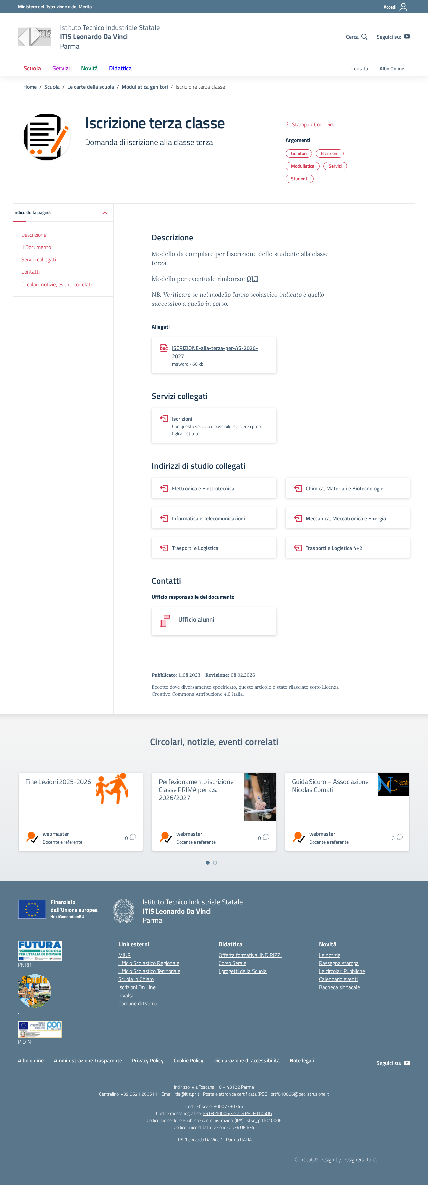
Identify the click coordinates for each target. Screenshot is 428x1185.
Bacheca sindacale (339, 987)
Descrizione (33, 235)
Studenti (299, 178)
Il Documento (36, 247)
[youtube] (407, 37)
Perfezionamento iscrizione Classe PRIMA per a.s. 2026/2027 (196, 789)
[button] (63, 213)
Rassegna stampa (339, 963)
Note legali (302, 1060)
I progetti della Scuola (243, 971)
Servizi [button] (61, 68)
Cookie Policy (188, 1060)
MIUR (124, 955)
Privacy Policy (148, 1060)
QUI (252, 279)
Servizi (335, 165)
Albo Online (392, 68)
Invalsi (125, 995)
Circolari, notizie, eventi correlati (56, 284)
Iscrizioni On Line (137, 987)
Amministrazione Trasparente (88, 1060)
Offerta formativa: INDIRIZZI (250, 955)
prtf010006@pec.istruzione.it (300, 1093)
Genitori (299, 153)
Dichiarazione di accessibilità (246, 1060)
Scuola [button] (32, 68)
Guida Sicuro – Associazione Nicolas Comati (330, 785)
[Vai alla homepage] (34, 37)
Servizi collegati (38, 259)
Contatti (359, 68)
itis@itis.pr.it (186, 1093)
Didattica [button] (120, 68)
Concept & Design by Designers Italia (336, 1159)
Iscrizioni (329, 153)
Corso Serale (232, 963)
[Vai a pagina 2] (215, 863)
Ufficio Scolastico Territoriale (149, 971)
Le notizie (329, 955)
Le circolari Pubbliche (342, 971)
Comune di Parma (137, 1003)
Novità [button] (89, 68)
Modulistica (302, 165)
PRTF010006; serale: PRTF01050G (237, 1113)
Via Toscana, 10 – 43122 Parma (223, 1086)
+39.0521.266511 (139, 1093)
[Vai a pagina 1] (208, 863)
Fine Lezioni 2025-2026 (58, 781)
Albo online (31, 1060)
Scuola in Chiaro (136, 979)
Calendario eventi (338, 979)
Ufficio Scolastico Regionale (148, 963)
